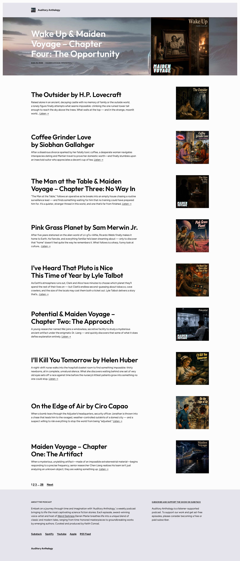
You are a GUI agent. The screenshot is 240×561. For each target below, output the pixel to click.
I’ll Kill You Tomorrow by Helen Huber (84, 360)
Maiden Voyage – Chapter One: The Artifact (69, 450)
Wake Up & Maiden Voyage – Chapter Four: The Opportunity (75, 44)
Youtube (61, 534)
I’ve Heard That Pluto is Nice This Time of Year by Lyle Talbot (77, 271)
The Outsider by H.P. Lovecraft (76, 94)
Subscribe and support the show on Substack (176, 502)
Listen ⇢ (44, 113)
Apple (73, 534)
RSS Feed (85, 534)
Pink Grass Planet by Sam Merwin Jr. (84, 227)
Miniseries (66, 63)
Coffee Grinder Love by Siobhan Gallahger (63, 140)
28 (41, 484)
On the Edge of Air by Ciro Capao (79, 406)
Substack (36, 534)
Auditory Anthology (49, 10)
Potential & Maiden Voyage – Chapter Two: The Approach (73, 317)
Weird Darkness (66, 516)
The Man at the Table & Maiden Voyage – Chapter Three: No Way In (83, 184)
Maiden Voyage (52, 63)
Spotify (49, 534)
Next (50, 484)
